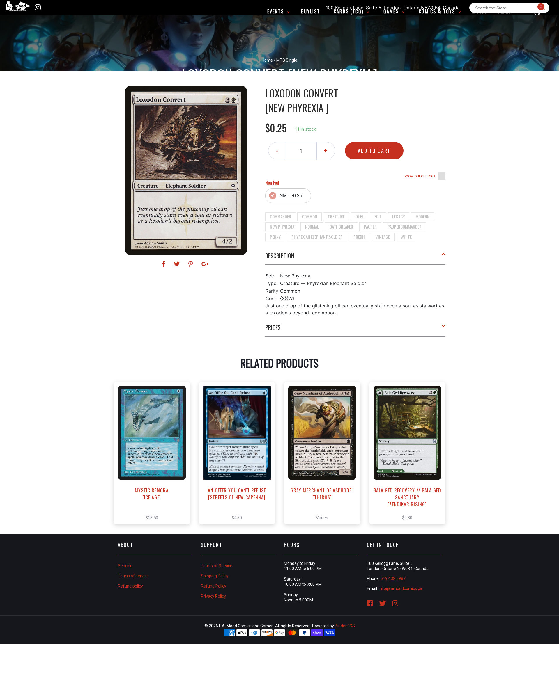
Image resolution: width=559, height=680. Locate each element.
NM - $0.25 (291, 195)
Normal (312, 226)
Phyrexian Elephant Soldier (317, 237)
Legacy (398, 216)
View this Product (154, 459)
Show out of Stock (419, 175)
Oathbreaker (341, 226)
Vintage (383, 237)
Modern (422, 216)
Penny (275, 237)
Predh (359, 237)
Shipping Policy (215, 576)
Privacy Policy (213, 596)
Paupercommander (405, 226)
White (406, 237)
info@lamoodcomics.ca (400, 588)
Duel (359, 216)
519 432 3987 (393, 578)
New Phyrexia (282, 226)
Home (267, 60)
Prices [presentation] (273, 327)
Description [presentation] (279, 255)
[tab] (355, 258)
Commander (280, 216)
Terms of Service (216, 565)
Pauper (370, 226)
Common (309, 216)
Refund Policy (213, 586)
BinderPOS (345, 626)
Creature (336, 216)
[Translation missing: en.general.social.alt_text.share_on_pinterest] (191, 264)
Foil (377, 216)
